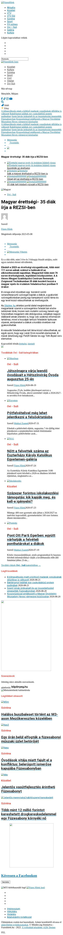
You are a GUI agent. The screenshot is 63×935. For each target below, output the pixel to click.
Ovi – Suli (12, 27)
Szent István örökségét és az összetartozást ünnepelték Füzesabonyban (30, 589)
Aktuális (11, 7)
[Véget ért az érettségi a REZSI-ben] (26, 176)
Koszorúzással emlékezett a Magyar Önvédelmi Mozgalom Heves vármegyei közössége (30, 120)
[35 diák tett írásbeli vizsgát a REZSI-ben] (26, 181)
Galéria (10, 30)
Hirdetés (11, 914)
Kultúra (10, 32)
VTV (9, 13)
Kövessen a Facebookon (19, 875)
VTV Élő (11, 16)
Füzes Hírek (6, 229)
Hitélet (10, 80)
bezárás (5, 882)
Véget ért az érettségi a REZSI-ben (25, 179)
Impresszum (13, 908)
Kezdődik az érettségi (18, 168)
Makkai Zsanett (21, 423)
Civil (9, 78)
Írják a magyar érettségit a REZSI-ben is (27, 173)
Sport (10, 21)
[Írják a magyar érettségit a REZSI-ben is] (17, 171)
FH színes (12, 24)
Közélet (11, 10)
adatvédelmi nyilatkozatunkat (14, 925)
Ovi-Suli (11, 83)
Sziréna (11, 18)
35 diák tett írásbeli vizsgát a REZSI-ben (27, 184)
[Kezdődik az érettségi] (31, 164)
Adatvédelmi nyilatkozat (19, 917)
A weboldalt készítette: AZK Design (38, 927)
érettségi (23, 343)
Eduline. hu (10, 305)
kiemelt (31, 343)
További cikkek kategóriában (21, 565)
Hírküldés (12, 911)
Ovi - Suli (11, 194)
